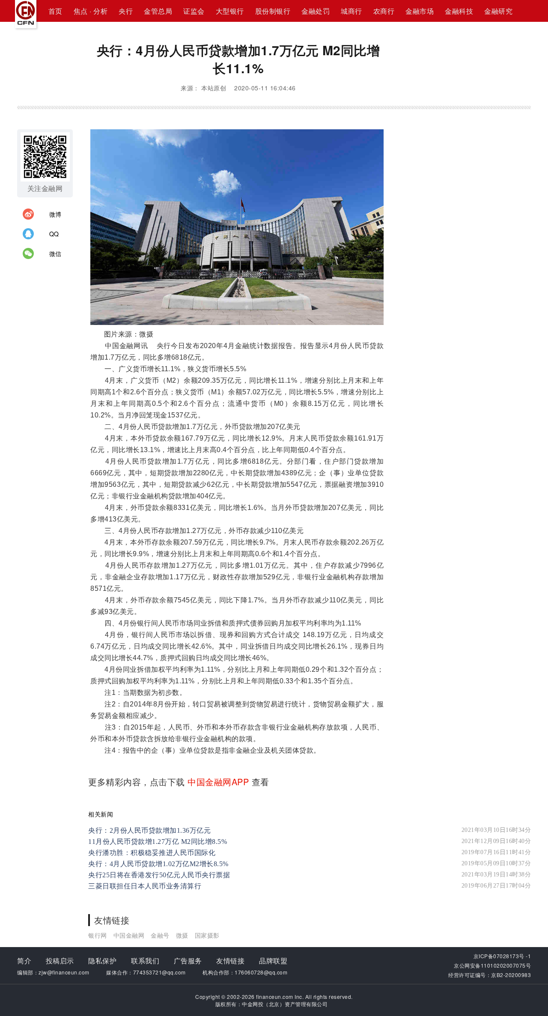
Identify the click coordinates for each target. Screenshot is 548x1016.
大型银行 (230, 11)
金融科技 (459, 11)
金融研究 (498, 11)
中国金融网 (129, 935)
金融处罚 (315, 11)
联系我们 (145, 960)
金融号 (160, 935)
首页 (55, 11)
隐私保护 (102, 960)
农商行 (384, 11)
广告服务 (188, 960)
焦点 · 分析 (91, 11)
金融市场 (419, 11)
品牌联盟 (273, 960)
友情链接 (230, 960)
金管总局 (158, 11)
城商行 (351, 11)
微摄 (182, 935)
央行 (126, 11)
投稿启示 (60, 960)
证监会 (194, 11)
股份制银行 (273, 11)
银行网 (97, 935)
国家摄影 (207, 935)
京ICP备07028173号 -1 (502, 955)
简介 (24, 960)
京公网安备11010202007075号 (492, 965)
